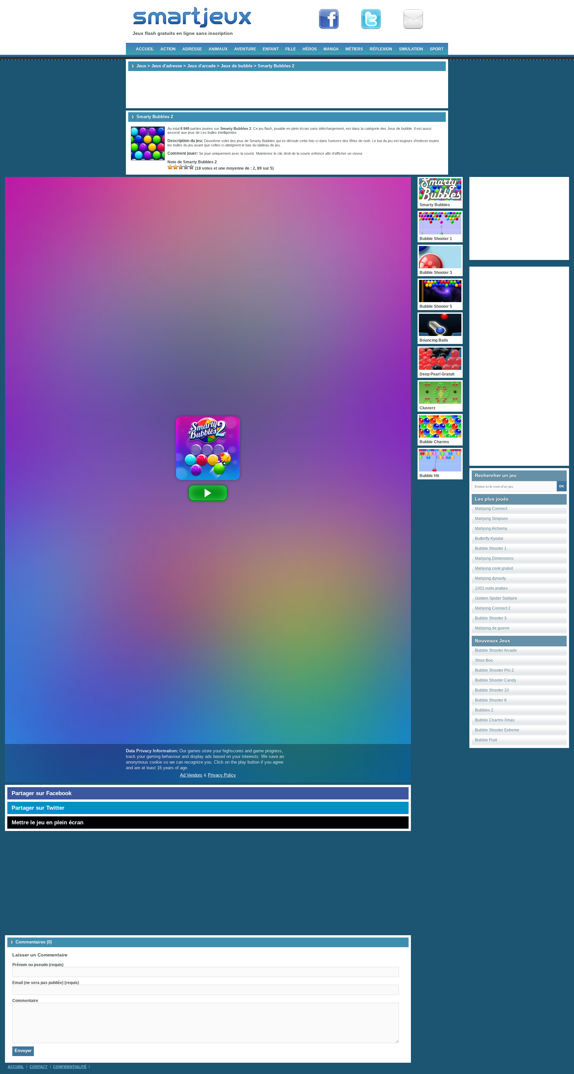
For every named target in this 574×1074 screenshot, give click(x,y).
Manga (331, 49)
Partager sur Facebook (41, 793)
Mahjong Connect (491, 508)
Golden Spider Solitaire (496, 598)
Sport (436, 49)
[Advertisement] (287, 90)
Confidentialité (69, 1066)
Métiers (354, 49)
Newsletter (413, 19)
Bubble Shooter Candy (495, 680)
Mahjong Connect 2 (493, 608)
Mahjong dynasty (490, 578)
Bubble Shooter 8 (491, 700)
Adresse (192, 49)
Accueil (145, 49)
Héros (310, 49)
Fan (328, 19)
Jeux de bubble (236, 65)
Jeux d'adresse (166, 65)
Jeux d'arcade (201, 65)
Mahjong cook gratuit (494, 568)
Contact (39, 1067)
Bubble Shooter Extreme (497, 730)
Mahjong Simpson (491, 518)
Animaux (218, 49)
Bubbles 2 (484, 710)
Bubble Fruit (486, 740)
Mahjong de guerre (492, 628)
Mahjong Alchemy (491, 528)
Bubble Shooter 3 (491, 618)
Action (168, 49)
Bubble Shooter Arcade (496, 650)
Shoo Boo (484, 660)
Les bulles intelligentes (219, 132)
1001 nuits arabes (491, 588)
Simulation (411, 49)
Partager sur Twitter (38, 808)
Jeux (141, 65)
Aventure (245, 49)
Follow (371, 19)
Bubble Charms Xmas (495, 720)
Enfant (271, 49)
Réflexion (381, 49)
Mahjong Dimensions (494, 558)
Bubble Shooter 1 (491, 548)
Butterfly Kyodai (489, 538)
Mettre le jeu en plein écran (47, 822)
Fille (290, 49)
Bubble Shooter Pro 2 (494, 670)
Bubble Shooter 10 (492, 690)
